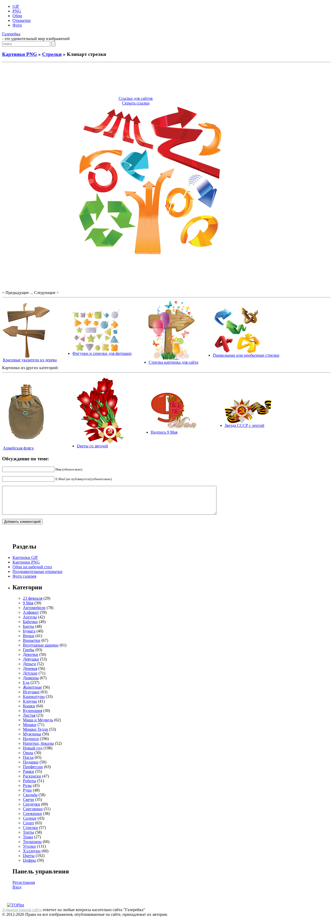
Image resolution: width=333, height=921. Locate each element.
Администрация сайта (22, 909)
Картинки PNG (19, 54)
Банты (28, 626)
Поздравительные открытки (37, 571)
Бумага (29, 631)
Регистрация (23, 882)
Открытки (21, 20)
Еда (26, 682)
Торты (28, 832)
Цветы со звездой (92, 446)
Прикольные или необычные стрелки (246, 355)
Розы (27, 785)
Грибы (28, 650)
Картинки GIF (25, 557)
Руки (27, 790)
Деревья (30, 668)
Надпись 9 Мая (164, 432)
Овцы (28, 752)
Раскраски (32, 776)
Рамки (28, 771)
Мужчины (32, 734)
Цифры (29, 860)
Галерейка (11, 34)
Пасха (28, 757)
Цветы (29, 855)
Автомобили (34, 607)
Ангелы (30, 617)
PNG (16, 11)
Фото (17, 25)
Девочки (30, 654)
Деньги (29, 664)
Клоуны (30, 701)
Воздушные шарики (41, 645)
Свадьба (30, 795)
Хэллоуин (32, 851)
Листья (29, 715)
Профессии (33, 767)
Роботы (29, 781)
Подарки (31, 762)
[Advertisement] (166, 80)
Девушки (31, 659)
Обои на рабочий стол (32, 567)
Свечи (28, 799)
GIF (15, 6)
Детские (30, 673)
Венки (28, 635)
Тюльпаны (32, 841)
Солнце (29, 818)
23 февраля (32, 598)
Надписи (31, 738)
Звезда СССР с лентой (244, 425)
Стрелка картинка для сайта (173, 362)
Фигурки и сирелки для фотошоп (102, 353)
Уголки (29, 846)
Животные (32, 687)
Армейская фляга (18, 448)
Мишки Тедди (35, 729)
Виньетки (31, 640)
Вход (16, 887)
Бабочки (30, 621)
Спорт (28, 823)
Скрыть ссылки (136, 103)
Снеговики (33, 809)
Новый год (32, 748)
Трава (28, 837)
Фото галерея (24, 576)
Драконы (31, 678)
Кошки (29, 706)
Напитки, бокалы (38, 743)
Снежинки (32, 813)
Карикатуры (34, 696)
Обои (17, 16)
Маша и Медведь (38, 720)
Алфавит (31, 612)
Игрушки (31, 692)
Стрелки (52, 54)
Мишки (29, 724)
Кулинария (32, 710)
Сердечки (31, 804)
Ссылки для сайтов (136, 98)
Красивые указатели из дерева (30, 360)
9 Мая (28, 603)
